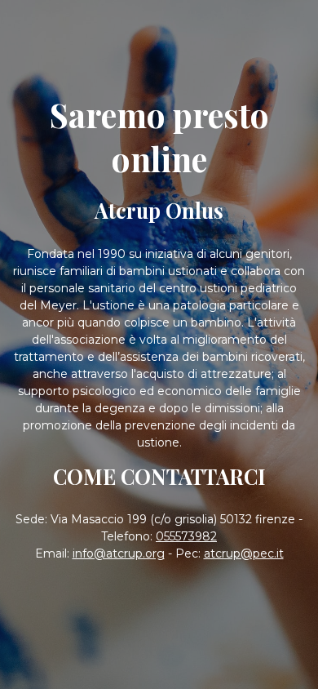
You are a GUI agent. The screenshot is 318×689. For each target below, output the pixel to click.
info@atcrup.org (119, 553)
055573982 (186, 536)
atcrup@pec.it (244, 553)
